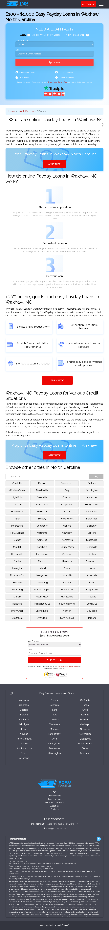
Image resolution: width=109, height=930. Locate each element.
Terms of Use (62, 82)
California (85, 700)
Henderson (67, 589)
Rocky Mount (92, 504)
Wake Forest (67, 518)
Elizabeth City (17, 575)
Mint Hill (17, 547)
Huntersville (17, 511)
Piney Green (17, 611)
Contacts (55, 809)
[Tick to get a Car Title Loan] (87, 35)
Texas (85, 748)
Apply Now (54, 62)
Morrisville (92, 547)
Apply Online (88, 4)
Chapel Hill (67, 504)
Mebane (92, 596)
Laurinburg (42, 582)
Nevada (24, 734)
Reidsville (17, 603)
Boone (66, 568)
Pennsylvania (54, 743)
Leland (42, 568)
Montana (54, 729)
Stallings (66, 582)
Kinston (92, 554)
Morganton (42, 575)
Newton (67, 611)
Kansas (85, 714)
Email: (18, 50)
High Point (17, 497)
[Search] (96, 476)
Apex (17, 518)
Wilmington (92, 490)
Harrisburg (17, 589)
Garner (17, 540)
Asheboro (42, 547)
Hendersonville (42, 603)
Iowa (54, 714)
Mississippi (85, 724)
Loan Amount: (21, 40)
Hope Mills (67, 575)
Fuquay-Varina (67, 547)
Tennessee (54, 748)
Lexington (17, 568)
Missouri (24, 729)
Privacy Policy (52, 82)
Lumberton (42, 554)
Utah (23, 753)
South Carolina (24, 748)
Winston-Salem (17, 490)
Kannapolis (92, 511)
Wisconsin (85, 753)
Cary (67, 490)
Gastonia (17, 504)
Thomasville (66, 540)
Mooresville (17, 525)
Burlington (42, 511)
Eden (92, 582)
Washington (54, 753)
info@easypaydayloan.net (54, 828)
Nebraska (85, 729)
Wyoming (24, 758)
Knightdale (92, 589)
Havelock (67, 561)
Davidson (92, 611)
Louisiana (54, 719)
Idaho (54, 709)
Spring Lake (42, 611)
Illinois (85, 709)
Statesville (91, 540)
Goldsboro (42, 525)
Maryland (85, 719)
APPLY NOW (54, 164)
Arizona (54, 700)
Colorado (24, 705)
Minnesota (54, 724)
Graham (17, 596)
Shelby (17, 561)
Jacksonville (42, 504)
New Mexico (85, 734)
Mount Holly (42, 596)
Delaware (54, 705)
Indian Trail (91, 518)
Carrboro (67, 554)
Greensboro (67, 483)
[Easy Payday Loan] (17, 4)
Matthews (42, 533)
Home (11, 111)
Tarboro (92, 618)
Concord (67, 497)
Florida (85, 705)
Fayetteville (42, 490)
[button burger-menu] (101, 4)
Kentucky (24, 719)
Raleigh (42, 483)
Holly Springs (17, 533)
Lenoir (92, 568)
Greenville (42, 497)
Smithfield (17, 618)
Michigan (24, 724)
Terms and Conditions (54, 802)
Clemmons (92, 561)
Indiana (24, 714)
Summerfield (67, 618)
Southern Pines (67, 603)
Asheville (92, 497)
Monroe (67, 525)
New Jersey (54, 734)
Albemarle (91, 575)
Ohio (54, 738)
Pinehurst (17, 582)
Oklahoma (85, 738)
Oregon (24, 743)
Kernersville (17, 554)
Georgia (24, 709)
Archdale (42, 618)
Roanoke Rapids (42, 589)
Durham (92, 483)
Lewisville (92, 603)
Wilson (67, 511)
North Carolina (26, 111)
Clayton (42, 561)
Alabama (24, 700)
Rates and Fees (54, 799)
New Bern (67, 533)
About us (54, 806)
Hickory (42, 518)
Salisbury (92, 525)
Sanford (92, 533)
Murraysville (67, 596)
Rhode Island (85, 743)
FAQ (54, 792)
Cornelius (42, 540)
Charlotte (17, 483)
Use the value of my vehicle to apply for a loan (58, 35)
